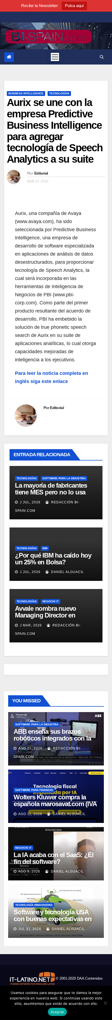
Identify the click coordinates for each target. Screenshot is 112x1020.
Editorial (41, 173)
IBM (44, 548)
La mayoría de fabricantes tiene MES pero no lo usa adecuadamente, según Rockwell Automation (51, 495)
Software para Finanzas (34, 790)
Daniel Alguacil (67, 572)
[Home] (9, 57)
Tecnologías (59, 93)
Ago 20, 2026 (30, 748)
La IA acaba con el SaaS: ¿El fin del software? (53, 858)
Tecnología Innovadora (33, 904)
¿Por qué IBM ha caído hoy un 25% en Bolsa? (53, 559)
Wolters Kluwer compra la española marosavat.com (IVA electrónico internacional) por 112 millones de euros (55, 807)
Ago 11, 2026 (30, 814)
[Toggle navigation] (55, 57)
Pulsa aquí (74, 5)
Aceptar (57, 1012)
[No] (105, 1003)
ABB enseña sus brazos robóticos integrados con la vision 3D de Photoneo (52, 738)
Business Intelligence (25, 93)
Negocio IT (50, 601)
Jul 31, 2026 (29, 929)
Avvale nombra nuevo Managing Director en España (45, 615)
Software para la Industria (64, 478)
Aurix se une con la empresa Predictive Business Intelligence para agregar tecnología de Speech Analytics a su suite (54, 131)
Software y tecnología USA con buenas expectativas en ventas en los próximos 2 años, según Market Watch (53, 922)
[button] (102, 57)
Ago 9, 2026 (29, 871)
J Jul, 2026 (30, 502)
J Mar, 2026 (30, 625)
